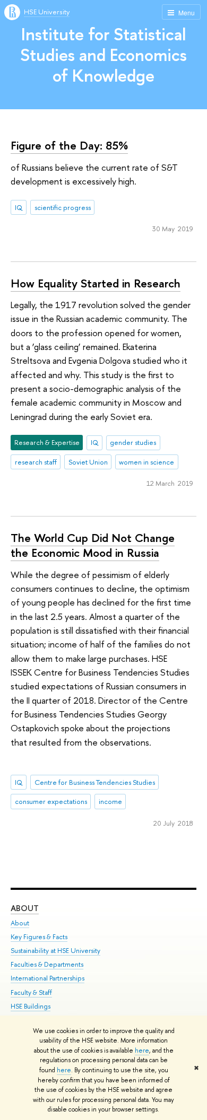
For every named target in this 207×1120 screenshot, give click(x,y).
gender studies (133, 442)
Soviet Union (88, 462)
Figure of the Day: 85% (69, 145)
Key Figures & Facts (39, 936)
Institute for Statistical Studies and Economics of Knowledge (103, 54)
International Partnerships (47, 978)
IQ (19, 207)
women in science (146, 462)
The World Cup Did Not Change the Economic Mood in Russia (93, 545)
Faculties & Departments (47, 964)
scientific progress (62, 207)
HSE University (47, 11)
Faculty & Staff (31, 992)
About (25, 908)
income (110, 801)
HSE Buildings (30, 1006)
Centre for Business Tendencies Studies (94, 782)
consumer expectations (51, 801)
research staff (36, 462)
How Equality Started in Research (95, 283)
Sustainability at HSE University (55, 950)
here (142, 1050)
